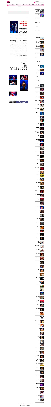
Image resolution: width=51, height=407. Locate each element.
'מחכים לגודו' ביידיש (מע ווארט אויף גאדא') (37, 147)
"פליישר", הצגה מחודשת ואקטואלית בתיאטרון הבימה (37, 116)
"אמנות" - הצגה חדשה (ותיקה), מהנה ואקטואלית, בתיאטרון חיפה (38, 400)
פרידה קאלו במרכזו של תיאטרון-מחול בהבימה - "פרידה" (37, 108)
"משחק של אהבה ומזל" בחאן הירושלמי (38, 351)
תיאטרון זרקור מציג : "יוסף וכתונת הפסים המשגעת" (37, 320)
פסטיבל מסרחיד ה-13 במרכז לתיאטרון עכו (38, 182)
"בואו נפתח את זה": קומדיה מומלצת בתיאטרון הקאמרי (37, 22)
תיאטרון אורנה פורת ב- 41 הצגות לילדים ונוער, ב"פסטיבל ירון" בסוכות (37, 15)
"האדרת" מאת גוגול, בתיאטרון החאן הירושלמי (37, 230)
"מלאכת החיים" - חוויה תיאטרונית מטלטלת (38, 344)
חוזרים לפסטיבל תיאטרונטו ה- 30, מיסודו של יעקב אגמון (37, 30)
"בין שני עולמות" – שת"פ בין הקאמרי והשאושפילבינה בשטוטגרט (37, 293)
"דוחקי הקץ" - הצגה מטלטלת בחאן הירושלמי (37, 265)
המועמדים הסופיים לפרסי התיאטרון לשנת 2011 (37, 383)
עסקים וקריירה (22, 4)
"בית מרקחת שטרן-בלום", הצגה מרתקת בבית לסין (37, 190)
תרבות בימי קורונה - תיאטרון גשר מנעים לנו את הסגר (38, 34)
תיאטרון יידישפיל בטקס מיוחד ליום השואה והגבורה (38, 155)
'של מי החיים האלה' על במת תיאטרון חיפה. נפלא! (37, 53)
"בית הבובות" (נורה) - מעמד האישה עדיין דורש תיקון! (37, 368)
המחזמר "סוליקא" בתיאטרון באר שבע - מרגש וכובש (38, 77)
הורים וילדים (17, 4)
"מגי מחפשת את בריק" (38, 308)
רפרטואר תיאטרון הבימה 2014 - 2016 (37, 202)
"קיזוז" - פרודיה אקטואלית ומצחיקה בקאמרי (37, 324)
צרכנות (9, 4)
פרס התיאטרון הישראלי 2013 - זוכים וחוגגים (38, 186)
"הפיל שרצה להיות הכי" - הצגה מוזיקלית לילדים (37, 253)
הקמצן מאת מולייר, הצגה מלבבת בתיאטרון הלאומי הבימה (37, 195)
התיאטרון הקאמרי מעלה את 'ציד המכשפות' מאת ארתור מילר (37, 85)
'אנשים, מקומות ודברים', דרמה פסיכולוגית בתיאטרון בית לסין (37, 65)
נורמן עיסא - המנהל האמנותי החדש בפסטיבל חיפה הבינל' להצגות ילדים (37, 238)
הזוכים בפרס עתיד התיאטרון (38, 371)
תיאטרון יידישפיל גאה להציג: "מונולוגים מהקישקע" (38, 242)
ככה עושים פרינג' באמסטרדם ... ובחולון (38, 316)
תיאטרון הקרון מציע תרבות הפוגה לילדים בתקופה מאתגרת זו (38, 11)
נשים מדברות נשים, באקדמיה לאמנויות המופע (38, 128)
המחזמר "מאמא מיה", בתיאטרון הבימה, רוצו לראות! (38, 26)
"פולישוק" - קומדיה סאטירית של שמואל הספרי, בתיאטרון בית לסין (37, 96)
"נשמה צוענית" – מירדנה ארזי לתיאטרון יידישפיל (37, 163)
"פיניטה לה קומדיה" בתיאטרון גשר (38, 226)
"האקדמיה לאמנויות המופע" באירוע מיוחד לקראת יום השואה (38, 159)
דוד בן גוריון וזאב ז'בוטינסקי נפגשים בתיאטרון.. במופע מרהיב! (37, 360)
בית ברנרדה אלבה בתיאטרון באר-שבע (38, 175)
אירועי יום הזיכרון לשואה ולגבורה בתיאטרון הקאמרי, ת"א (37, 218)
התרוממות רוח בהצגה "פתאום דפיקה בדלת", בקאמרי (38, 93)
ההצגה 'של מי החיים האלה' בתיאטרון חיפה (38, 49)
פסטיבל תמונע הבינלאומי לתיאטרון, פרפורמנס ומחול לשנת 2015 (37, 132)
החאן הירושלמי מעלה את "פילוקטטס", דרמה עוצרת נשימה (37, 112)
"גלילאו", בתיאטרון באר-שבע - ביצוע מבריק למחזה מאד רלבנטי (37, 387)
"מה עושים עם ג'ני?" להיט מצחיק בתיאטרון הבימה (37, 120)
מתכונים (21, 405)
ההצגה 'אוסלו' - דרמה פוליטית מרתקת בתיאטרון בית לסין (37, 61)
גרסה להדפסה (14, 100)
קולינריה (23, 405)
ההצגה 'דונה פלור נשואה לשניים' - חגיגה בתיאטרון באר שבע (37, 89)
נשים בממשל (27, 405)
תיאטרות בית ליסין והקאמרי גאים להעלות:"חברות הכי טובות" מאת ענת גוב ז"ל (38, 301)
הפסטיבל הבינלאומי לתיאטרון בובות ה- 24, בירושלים (38, 140)
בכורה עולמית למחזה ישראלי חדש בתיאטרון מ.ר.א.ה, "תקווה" (38, 179)
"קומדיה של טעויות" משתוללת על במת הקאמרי (38, 395)
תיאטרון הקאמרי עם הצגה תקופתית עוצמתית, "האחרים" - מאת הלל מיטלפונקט (37, 70)
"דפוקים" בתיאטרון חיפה (37, 249)
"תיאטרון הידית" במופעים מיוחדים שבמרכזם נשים (37, 167)
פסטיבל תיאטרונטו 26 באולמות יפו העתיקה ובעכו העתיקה (38, 124)
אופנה (29, 4)
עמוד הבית (42, 4)
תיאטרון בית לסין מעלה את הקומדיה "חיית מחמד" (37, 100)
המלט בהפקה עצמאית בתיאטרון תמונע (38, 304)
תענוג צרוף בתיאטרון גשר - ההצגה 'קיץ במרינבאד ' (37, 104)
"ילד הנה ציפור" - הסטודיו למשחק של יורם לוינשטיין (37, 355)
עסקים (24, 405)
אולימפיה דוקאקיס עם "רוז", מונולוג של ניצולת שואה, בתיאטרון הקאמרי (37, 379)
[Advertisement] (23, 2)
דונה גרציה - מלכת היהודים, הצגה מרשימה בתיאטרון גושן (37, 73)
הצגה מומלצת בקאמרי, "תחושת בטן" (38, 37)
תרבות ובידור (13, 4)
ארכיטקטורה (29, 405)
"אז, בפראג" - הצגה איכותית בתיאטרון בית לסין (38, 297)
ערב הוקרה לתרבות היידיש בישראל (38, 171)
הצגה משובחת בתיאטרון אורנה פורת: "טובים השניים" (37, 144)
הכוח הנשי (33, 4)
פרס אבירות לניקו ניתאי (38, 288)
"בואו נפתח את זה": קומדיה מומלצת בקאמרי (37, 18)
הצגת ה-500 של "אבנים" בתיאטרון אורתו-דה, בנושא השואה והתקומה (37, 222)
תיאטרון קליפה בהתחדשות (38, 135)
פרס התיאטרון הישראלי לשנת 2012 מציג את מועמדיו (38, 277)
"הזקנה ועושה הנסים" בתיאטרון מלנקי (38, 261)
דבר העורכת (37, 4)
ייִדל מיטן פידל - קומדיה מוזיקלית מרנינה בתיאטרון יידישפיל (37, 199)
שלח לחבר (10, 100)
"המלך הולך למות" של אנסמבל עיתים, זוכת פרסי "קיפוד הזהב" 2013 (37, 234)
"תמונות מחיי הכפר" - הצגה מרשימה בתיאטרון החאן (37, 210)
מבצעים (26, 4)
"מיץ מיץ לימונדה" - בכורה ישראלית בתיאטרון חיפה (37, 206)
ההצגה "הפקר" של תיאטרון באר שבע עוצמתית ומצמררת (38, 42)
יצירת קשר (43, 6)
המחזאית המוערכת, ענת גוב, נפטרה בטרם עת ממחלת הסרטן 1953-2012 (37, 337)
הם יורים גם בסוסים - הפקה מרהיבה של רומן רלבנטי (38, 258)
